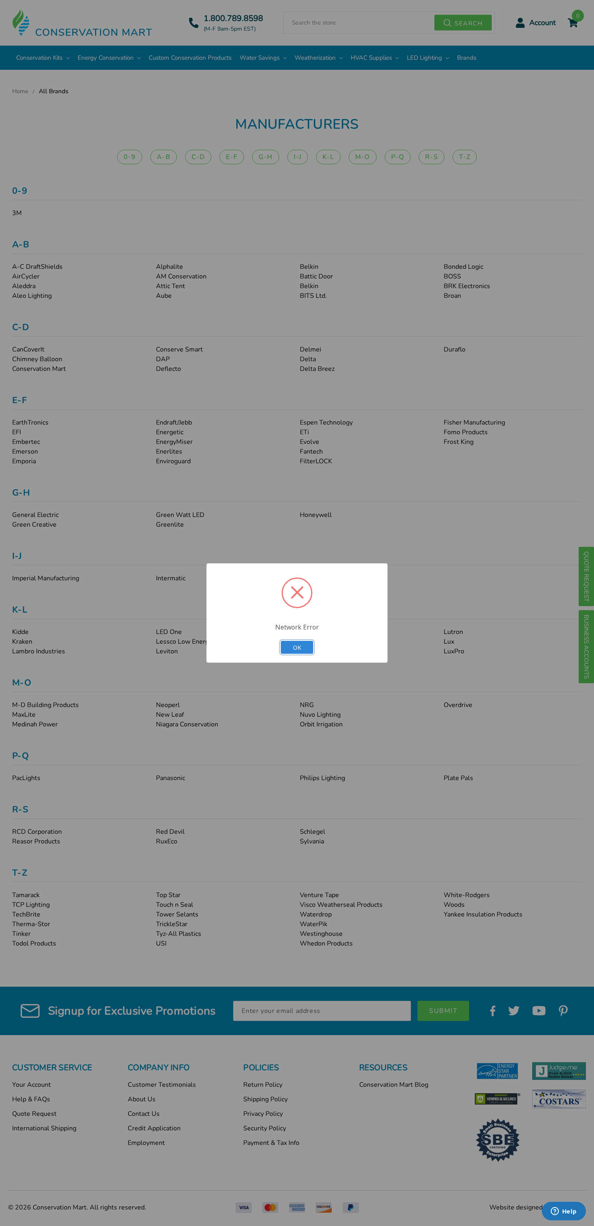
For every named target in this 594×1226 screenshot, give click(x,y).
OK (297, 647)
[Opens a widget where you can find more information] (563, 1212)
